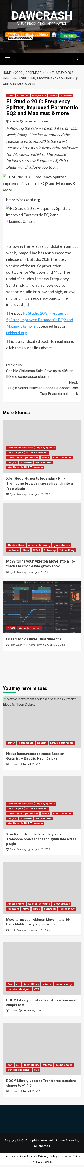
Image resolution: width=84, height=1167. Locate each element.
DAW (10, 95)
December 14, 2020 (36, 121)
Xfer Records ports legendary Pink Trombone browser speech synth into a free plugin (39, 483)
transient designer (19, 989)
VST (36, 989)
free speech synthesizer (23, 457)
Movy (26, 550)
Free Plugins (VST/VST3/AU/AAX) (27, 452)
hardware (13, 550)
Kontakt (41, 742)
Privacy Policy (48, 1156)
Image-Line (39, 95)
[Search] (76, 58)
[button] (7, 58)
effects (47, 984)
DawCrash (42, 15)
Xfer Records (43, 462)
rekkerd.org (16, 332)
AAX (10, 984)
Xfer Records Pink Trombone (25, 467)
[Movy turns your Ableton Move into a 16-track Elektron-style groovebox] (42, 529)
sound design (64, 984)
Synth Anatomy (18, 494)
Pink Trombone (62, 457)
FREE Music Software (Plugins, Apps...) (31, 447)
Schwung (50, 550)
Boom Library (31, 984)
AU (17, 984)
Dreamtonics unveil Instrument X (34, 639)
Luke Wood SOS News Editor (26, 645)
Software (66, 95)
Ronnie (14, 121)
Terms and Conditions (19, 1156)
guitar (11, 742)
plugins (12, 462)
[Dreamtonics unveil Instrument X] (42, 607)
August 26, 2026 (40, 494)
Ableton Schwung (39, 545)
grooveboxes (62, 545)
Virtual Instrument (29, 628)
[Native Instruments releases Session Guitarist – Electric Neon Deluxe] (42, 722)
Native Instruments (61, 742)
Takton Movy (67, 550)
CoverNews (65, 1140)
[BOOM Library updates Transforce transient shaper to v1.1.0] (42, 968)
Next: (43, 388)
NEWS (53, 95)
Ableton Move (16, 545)
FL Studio (22, 95)
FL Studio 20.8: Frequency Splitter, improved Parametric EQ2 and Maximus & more (39, 320)
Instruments (25, 742)
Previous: (39, 371)
